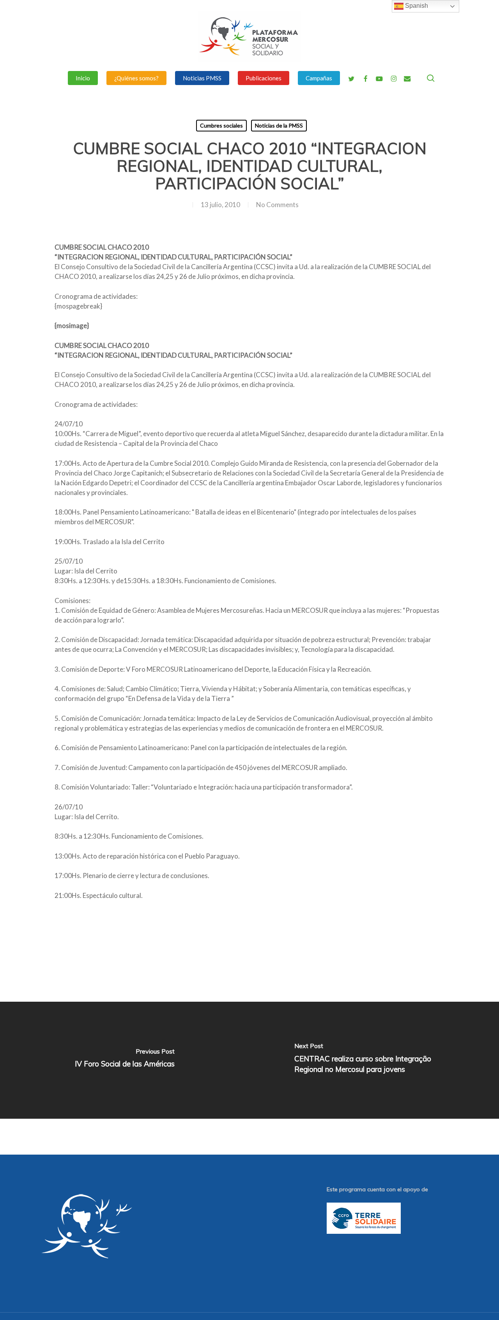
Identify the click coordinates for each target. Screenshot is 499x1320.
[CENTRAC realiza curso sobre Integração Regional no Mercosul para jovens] (374, 1060)
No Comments (277, 204)
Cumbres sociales (221, 125)
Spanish (415, 5)
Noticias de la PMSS (279, 125)
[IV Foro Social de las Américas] (125, 1060)
